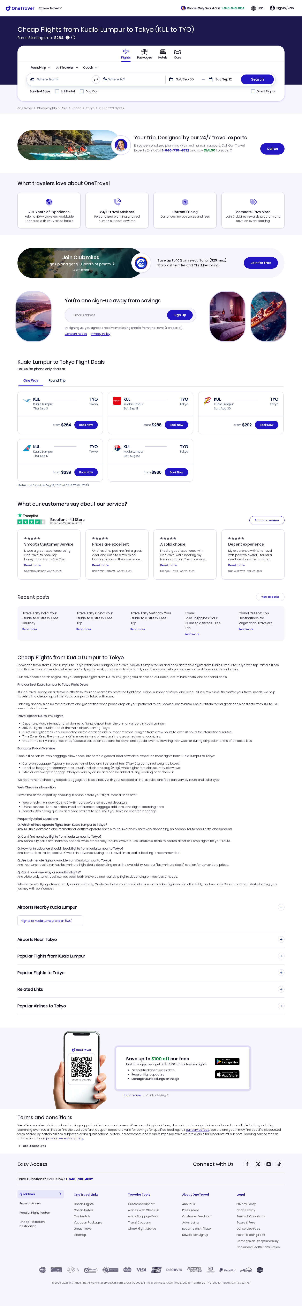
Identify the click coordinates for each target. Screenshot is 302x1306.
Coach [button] (88, 67)
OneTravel (24, 108)
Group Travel (83, 1229)
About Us (188, 1204)
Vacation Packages (88, 1222)
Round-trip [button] (38, 67)
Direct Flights (266, 91)
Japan (76, 108)
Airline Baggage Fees (143, 1216)
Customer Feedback (197, 1216)
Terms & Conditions (250, 1216)
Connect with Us (213, 1164)
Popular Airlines (30, 1203)
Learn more (81, 270)
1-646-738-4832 (175, 150)
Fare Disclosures (34, 1146)
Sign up (180, 315)
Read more (29, 629)
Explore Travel (49, 8)
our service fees (197, 1130)
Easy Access (32, 1164)
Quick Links (27, 1194)
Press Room (190, 1210)
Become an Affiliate (196, 1229)
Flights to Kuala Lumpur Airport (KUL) (46, 921)
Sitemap (80, 1235)
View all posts (270, 597)
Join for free (260, 262)
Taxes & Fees (245, 1222)
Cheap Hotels (83, 1210)
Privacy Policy (100, 334)
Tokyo (90, 108)
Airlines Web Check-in (143, 1210)
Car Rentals (82, 1216)
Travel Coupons (139, 1222)
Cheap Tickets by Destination (32, 1224)
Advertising (190, 1222)
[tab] (126, 54)
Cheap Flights (47, 108)
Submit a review (267, 520)
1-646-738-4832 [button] (79, 1179)
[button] (212, 8)
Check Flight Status (142, 1229)
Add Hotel (68, 91)
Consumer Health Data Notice (258, 1247)
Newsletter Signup (195, 1235)
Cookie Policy (245, 1210)
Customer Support (141, 1204)
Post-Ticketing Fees (250, 1235)
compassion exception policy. (61, 1138)
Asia (64, 108)
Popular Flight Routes (35, 1213)
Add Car (91, 91)
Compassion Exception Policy (257, 1241)
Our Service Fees (248, 1229)
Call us (272, 148)
